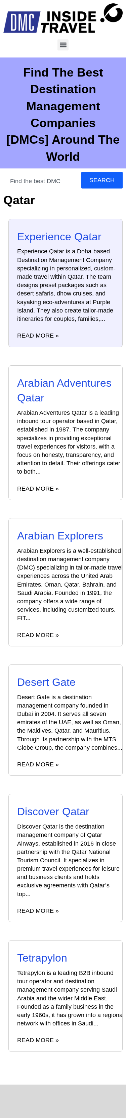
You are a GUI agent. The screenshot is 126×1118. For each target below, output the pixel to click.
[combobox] (41, 181)
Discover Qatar (53, 811)
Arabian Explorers (60, 536)
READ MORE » (38, 335)
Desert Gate (46, 682)
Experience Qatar (59, 237)
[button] (63, 44)
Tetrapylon (42, 958)
